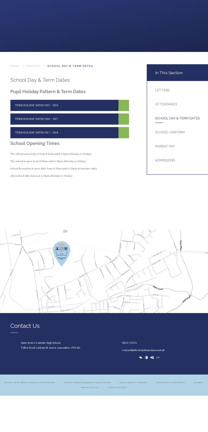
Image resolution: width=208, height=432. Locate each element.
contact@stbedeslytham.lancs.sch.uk (143, 350)
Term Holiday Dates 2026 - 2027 (36, 118)
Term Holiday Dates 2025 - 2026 (36, 105)
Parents (33, 66)
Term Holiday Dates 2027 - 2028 (36, 132)
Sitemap (198, 382)
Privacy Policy (90, 388)
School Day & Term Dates (70, 66)
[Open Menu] (13, 11)
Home (15, 66)
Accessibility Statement (170, 382)
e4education (103, 382)
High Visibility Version (133, 382)
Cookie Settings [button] (117, 388)
